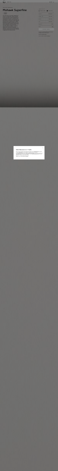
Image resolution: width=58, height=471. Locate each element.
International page (36, 151)
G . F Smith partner (19, 152)
